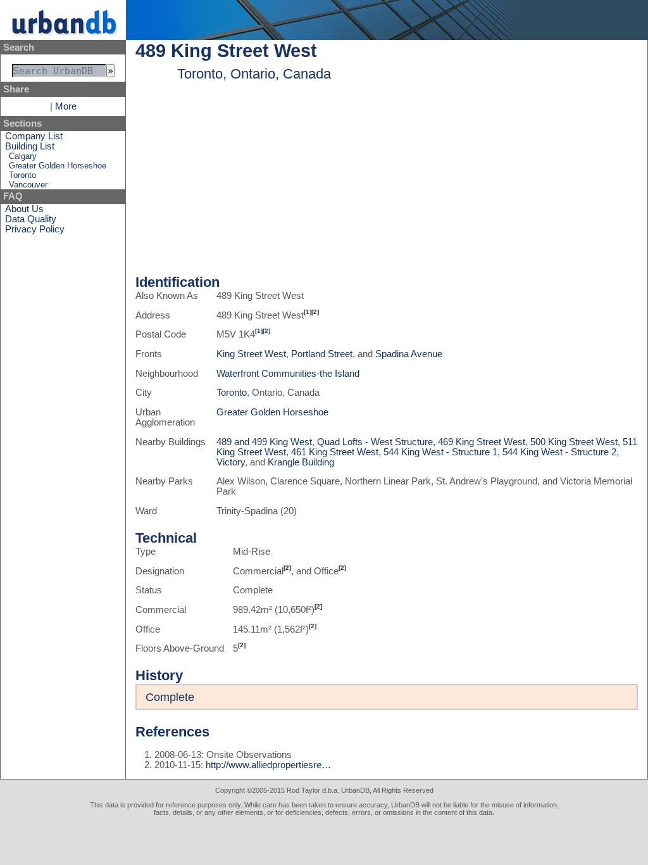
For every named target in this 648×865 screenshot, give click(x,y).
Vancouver (28, 184)
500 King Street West (574, 442)
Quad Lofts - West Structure (375, 442)
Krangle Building (301, 462)
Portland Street (321, 354)
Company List (34, 136)
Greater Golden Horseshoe (57, 165)
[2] (315, 311)
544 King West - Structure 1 (440, 452)
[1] (307, 311)
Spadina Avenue (408, 354)
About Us (24, 209)
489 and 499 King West (264, 442)
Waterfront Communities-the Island (287, 374)
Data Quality (30, 219)
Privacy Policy (35, 229)
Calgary (23, 156)
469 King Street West (481, 442)
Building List (29, 146)
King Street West (251, 354)
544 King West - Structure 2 (559, 452)
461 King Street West (334, 452)
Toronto (22, 175)
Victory (230, 462)
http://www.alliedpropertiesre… (268, 765)
